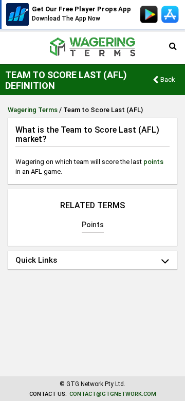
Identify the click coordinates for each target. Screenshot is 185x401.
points (153, 162)
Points (93, 225)
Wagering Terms (33, 110)
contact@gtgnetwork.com (112, 394)
